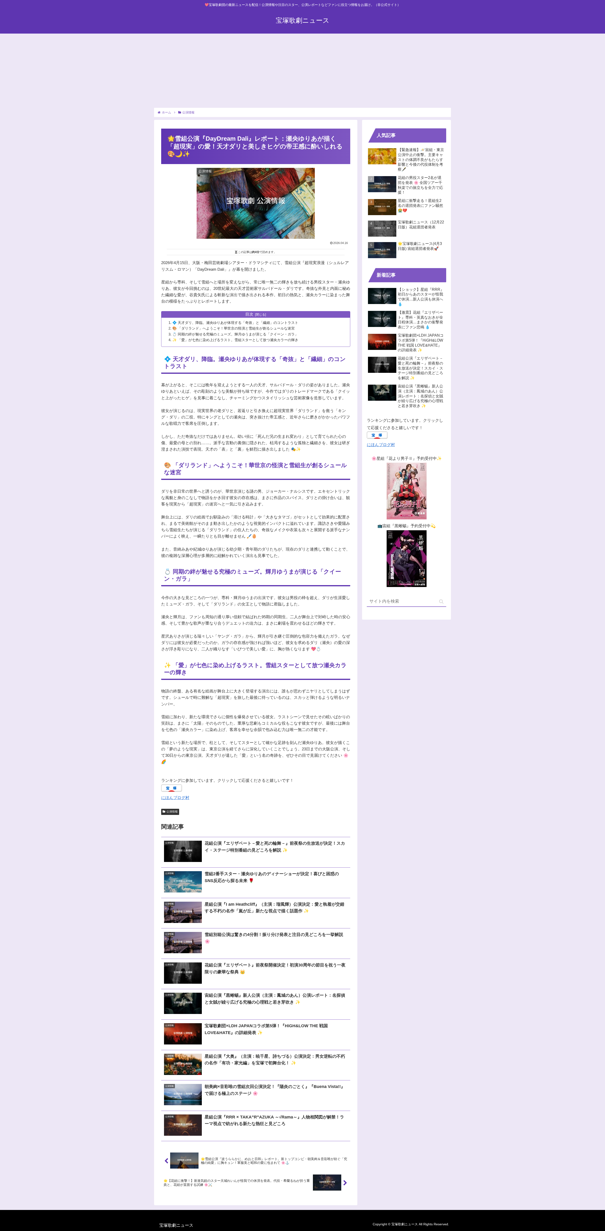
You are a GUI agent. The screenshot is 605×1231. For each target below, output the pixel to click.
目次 (249, 314)
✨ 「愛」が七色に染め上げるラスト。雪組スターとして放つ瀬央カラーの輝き (235, 340)
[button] (441, 601)
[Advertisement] (302, 69)
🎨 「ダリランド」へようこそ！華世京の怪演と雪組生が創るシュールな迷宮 (233, 328)
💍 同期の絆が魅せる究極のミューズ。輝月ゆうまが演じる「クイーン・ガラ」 (235, 334)
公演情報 (172, 811)
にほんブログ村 (175, 798)
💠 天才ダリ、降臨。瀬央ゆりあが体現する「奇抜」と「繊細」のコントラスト (235, 323)
